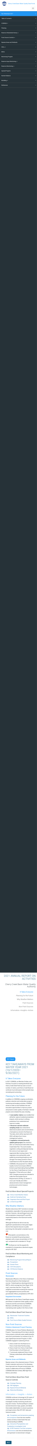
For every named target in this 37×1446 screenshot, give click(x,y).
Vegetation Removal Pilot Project (18, 1199)
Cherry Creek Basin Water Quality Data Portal (21, 3)
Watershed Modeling (14, 1390)
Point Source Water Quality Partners (19, 1320)
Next (8, 1442)
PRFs (3, 47)
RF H (12, 1385)
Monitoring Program (7, 56)
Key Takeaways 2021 (7, 13)
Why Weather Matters (25, 999)
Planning (3, 28)
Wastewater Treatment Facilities (18, 1315)
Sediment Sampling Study (16, 1197)
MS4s (3, 52)
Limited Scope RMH (14, 1201)
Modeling (4, 80)
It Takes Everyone (26, 992)
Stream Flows (12, 1264)
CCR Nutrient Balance (15, 1269)
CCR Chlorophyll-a (14, 1267)
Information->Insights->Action (22, 1010)
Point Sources (28, 1003)
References (4, 85)
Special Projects (6, 71)
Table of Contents (6, 18)
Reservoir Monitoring (7, 66)
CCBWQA (4, 23)
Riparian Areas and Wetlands (9, 42)
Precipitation (12, 1262)
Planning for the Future (24, 996)
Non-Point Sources (26, 1007)
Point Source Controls (7, 37)
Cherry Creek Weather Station (19, 1195)
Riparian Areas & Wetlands (16, 1388)
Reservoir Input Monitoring (8, 61)
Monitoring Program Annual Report (19, 1260)
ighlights (16, 1385)
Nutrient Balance (6, 75)
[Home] (4, 3)
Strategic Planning (14, 1383)
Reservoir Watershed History (9, 32)
